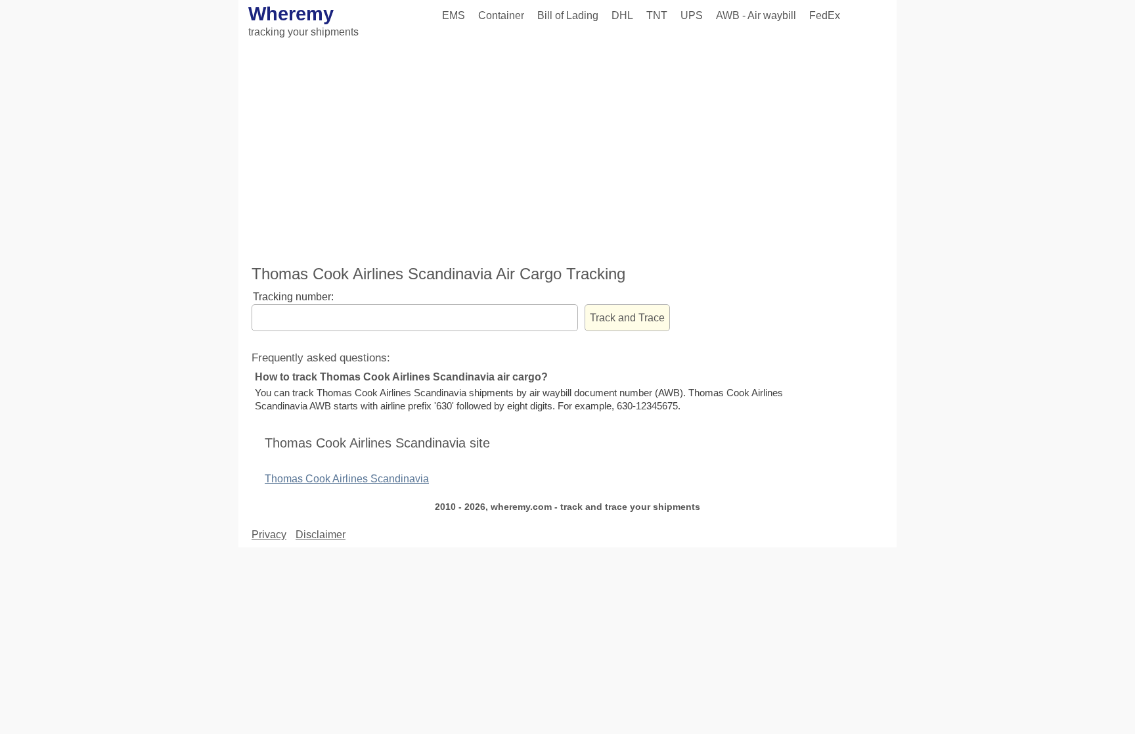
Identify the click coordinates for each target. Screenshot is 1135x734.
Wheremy (291, 13)
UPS (691, 15)
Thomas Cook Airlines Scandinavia (347, 478)
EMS (453, 15)
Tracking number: (293, 296)
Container (501, 15)
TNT (656, 15)
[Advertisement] (567, 153)
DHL (622, 15)
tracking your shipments (303, 31)
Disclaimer (320, 534)
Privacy (269, 534)
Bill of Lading (567, 15)
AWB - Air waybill (756, 15)
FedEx (824, 15)
